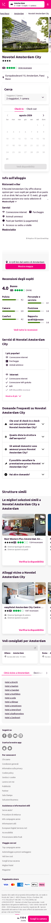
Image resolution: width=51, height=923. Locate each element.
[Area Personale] (47, 4)
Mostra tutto (9, 229)
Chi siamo (6, 759)
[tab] (17, 673)
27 (25, 152)
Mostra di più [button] (11, 396)
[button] (25, 34)
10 (7, 139)
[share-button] (44, 21)
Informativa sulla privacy (12, 768)
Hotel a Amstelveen (13, 706)
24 (7, 152)
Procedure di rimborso (11, 815)
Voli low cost (7, 856)
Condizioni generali (10, 764)
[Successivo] (43, 115)
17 (7, 145)
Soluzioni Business (10, 800)
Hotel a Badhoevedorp (14, 714)
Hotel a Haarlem (11, 686)
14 (31, 139)
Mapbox (31, 238)
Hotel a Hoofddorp (12, 694)
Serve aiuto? (7, 810)
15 (37, 139)
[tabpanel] (25, 700)
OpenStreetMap (42, 238)
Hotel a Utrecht (11, 682)
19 (19, 145)
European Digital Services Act (14, 828)
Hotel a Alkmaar (11, 702)
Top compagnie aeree (11, 847)
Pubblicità (6, 786)
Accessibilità (7, 832)
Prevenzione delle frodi (12, 837)
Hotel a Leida (10, 698)
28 (31, 152)
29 (37, 152)
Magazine (6, 870)
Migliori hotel (7, 865)
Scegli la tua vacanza (11, 861)
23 (44, 145)
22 (37, 145)
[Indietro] (8, 115)
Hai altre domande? (19, 474)
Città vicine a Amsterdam (16, 673)
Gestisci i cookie (9, 777)
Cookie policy (7, 773)
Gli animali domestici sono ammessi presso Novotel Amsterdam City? (23, 449)
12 (19, 139)
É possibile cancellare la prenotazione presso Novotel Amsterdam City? (25, 463)
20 (25, 145)
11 (13, 139)
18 (13, 145)
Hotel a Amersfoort (13, 710)
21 (31, 145)
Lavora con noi (8, 782)
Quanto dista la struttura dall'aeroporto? (22, 437)
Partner (5, 791)
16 (44, 139)
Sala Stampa (7, 795)
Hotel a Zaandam (12, 690)
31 (7, 159)
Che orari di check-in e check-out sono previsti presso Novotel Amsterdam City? (24, 424)
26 (19, 152)
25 (13, 152)
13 (25, 139)
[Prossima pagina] (46, 673)
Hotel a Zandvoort (12, 718)
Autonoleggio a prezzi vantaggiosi (16, 852)
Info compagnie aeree (11, 819)
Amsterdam (19, 13)
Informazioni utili (9, 824)
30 (44, 152)
